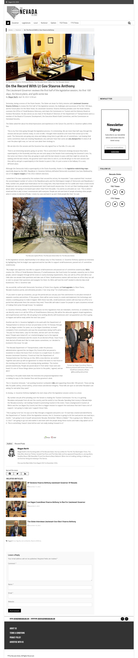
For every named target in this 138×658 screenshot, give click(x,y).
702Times (63, 22)
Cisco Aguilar (17, 541)
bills (53, 383)
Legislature (26, 22)
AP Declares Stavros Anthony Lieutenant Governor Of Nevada (52, 482)
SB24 (87, 269)
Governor (15, 22)
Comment (12, 563)
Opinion (53, 22)
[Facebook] (9, 473)
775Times (75, 22)
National (44, 22)
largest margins (20, 173)
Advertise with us (17, 642)
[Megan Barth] (11, 452)
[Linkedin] (25, 473)
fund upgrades (67, 287)
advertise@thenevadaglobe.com (46, 619)
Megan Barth (13, 97)
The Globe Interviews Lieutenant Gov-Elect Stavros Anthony (51, 521)
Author (9, 444)
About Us (13, 628)
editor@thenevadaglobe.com (21, 619)
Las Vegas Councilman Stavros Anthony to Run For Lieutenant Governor (56, 502)
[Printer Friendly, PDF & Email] (50, 437)
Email (10, 593)
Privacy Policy (15, 637)
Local (36, 22)
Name (11, 584)
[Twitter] (17, 473)
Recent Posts (20, 444)
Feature (18, 30)
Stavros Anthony (36, 541)
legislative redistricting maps (77, 168)
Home (11, 30)
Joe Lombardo (25, 541)
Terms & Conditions (17, 633)
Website (11, 601)
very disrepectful (74, 138)
